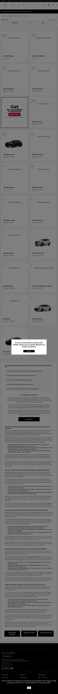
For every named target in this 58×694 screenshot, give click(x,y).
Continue (29, 351)
